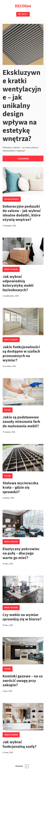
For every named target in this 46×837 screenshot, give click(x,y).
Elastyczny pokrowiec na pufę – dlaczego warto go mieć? (21, 553)
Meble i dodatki (11, 269)
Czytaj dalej (23, 158)
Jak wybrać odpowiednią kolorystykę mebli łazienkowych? (18, 283)
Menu (24, 14)
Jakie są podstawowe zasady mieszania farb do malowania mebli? (21, 421)
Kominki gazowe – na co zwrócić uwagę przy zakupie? (23, 680)
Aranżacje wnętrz (11, 199)
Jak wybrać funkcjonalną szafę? (19, 744)
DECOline (23, 5)
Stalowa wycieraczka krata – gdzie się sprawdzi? (20, 487)
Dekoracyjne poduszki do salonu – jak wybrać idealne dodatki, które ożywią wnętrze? (22, 213)
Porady (7, 410)
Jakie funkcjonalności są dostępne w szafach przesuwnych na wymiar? (21, 353)
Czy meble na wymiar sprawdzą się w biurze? (22, 617)
